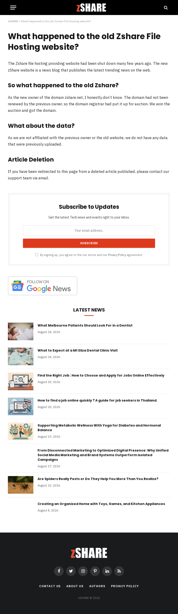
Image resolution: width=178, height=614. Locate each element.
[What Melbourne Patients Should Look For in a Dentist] (20, 331)
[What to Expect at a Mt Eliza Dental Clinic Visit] (20, 356)
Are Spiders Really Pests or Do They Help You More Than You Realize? (98, 479)
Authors (97, 586)
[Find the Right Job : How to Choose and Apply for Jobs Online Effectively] (20, 381)
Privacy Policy (117, 255)
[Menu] (13, 7)
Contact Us (49, 586)
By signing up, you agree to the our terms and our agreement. (91, 255)
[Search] (165, 7)
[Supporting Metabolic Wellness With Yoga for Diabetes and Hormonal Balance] (20, 431)
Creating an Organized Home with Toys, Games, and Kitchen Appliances (101, 504)
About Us (74, 586)
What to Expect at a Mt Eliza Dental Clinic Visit (78, 350)
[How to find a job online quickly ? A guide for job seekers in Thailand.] (20, 406)
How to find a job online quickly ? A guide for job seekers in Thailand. (97, 400)
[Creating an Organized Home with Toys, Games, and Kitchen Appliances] (20, 510)
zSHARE (13, 21)
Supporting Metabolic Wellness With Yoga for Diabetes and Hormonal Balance (99, 427)
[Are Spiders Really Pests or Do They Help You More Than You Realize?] (20, 485)
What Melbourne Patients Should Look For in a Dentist (85, 325)
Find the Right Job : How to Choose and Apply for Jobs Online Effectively (101, 375)
